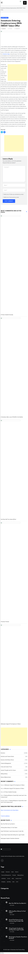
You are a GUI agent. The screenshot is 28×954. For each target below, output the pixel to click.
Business (3, 753)
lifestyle (14, 875)
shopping (3, 881)
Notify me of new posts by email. (11, 197)
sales (13, 878)
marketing (3, 878)
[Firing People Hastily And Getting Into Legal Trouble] (4, 930)
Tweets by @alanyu (5, 816)
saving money (18, 878)
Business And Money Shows (7, 760)
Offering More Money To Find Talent (9, 827)
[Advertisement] (17, 72)
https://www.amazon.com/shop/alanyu (9, 810)
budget (2, 871)
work (17, 881)
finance (16, 871)
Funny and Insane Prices (6, 766)
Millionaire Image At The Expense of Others (14, 785)
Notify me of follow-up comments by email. (14, 194)
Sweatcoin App (6, 54)
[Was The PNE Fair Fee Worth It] (4, 904)
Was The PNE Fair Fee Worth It (8, 824)
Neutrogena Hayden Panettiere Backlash (10, 838)
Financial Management (6, 763)
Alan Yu (4, 28)
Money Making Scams (6, 777)
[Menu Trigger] (25, 3)
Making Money (4, 773)
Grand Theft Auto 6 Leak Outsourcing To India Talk (12, 831)
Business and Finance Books (7, 756)
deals (12, 871)
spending (9, 881)
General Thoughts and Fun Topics (8, 770)
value (13, 881)
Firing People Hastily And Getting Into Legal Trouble (12, 834)
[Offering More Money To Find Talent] (4, 912)
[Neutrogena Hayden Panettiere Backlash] (4, 938)
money (8, 878)
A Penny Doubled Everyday (10, 792)
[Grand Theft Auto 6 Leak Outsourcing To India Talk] (4, 921)
